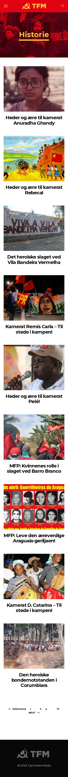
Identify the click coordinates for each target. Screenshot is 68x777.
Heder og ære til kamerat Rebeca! (34, 189)
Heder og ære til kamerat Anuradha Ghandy (34, 120)
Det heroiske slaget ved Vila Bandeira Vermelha (34, 259)
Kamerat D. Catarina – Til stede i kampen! (34, 607)
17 (58, 709)
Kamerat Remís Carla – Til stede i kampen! (34, 329)
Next (32, 712)
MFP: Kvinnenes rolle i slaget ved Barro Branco (34, 468)
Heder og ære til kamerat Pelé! (34, 398)
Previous (19, 709)
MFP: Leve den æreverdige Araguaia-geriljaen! (34, 538)
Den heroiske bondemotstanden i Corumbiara (34, 680)
